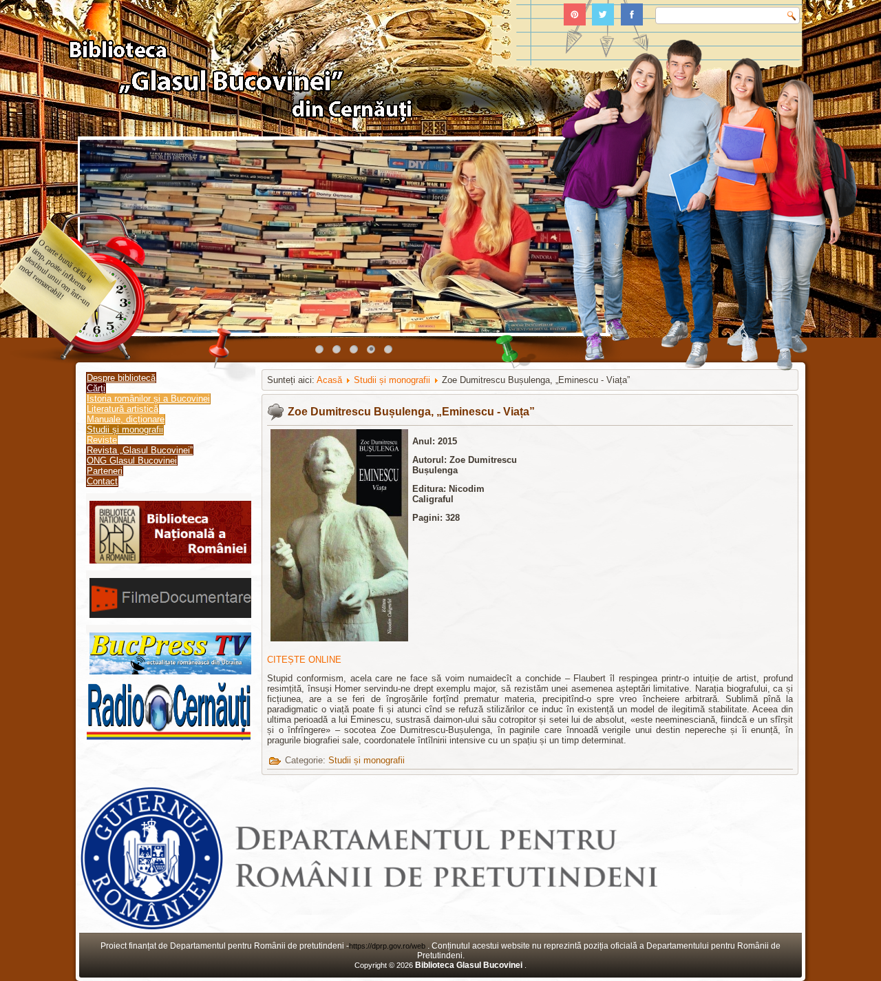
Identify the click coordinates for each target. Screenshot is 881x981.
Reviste (102, 440)
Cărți (96, 388)
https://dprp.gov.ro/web (388, 946)
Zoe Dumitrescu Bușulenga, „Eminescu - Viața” (411, 411)
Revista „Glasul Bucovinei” (140, 450)
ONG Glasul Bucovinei (132, 460)
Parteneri (105, 471)
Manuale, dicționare (125, 419)
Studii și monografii (125, 429)
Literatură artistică (122, 409)
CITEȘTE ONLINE (304, 659)
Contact (102, 481)
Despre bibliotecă (121, 378)
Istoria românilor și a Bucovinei (148, 398)
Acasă (329, 380)
